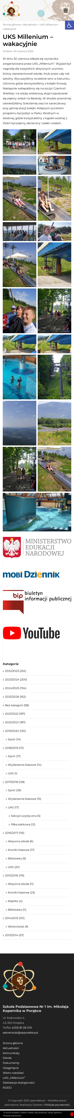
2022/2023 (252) (15, 671)
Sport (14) (14, 739)
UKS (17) (13, 807)
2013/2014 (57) (14, 935)
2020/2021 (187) (15, 722)
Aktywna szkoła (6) (20, 841)
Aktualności (30, 24)
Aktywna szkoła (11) (21, 884)
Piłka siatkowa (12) (23, 824)
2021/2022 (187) (15, 713)
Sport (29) (14, 790)
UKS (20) (14, 867)
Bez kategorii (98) (17, 705)
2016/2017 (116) (14, 833)
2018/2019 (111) (14, 748)
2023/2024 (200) (16, 679)
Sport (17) (14, 756)
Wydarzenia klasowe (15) (24, 798)
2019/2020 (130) (15, 731)
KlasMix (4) (15, 901)
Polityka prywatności (57, 1104)
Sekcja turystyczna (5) (25, 815)
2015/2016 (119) (14, 875)
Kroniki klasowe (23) (21, 892)
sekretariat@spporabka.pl (20, 1032)
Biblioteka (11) (17, 909)
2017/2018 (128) (15, 782)
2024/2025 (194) (15, 688)
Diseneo (38, 1104)
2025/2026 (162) (15, 696)
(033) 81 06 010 (22, 1027)
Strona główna (11, 24)
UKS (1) (12, 773)
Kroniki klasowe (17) (21, 850)
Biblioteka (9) (17, 858)
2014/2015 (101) (15, 918)
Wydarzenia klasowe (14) (24, 764)
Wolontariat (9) (18, 926)
